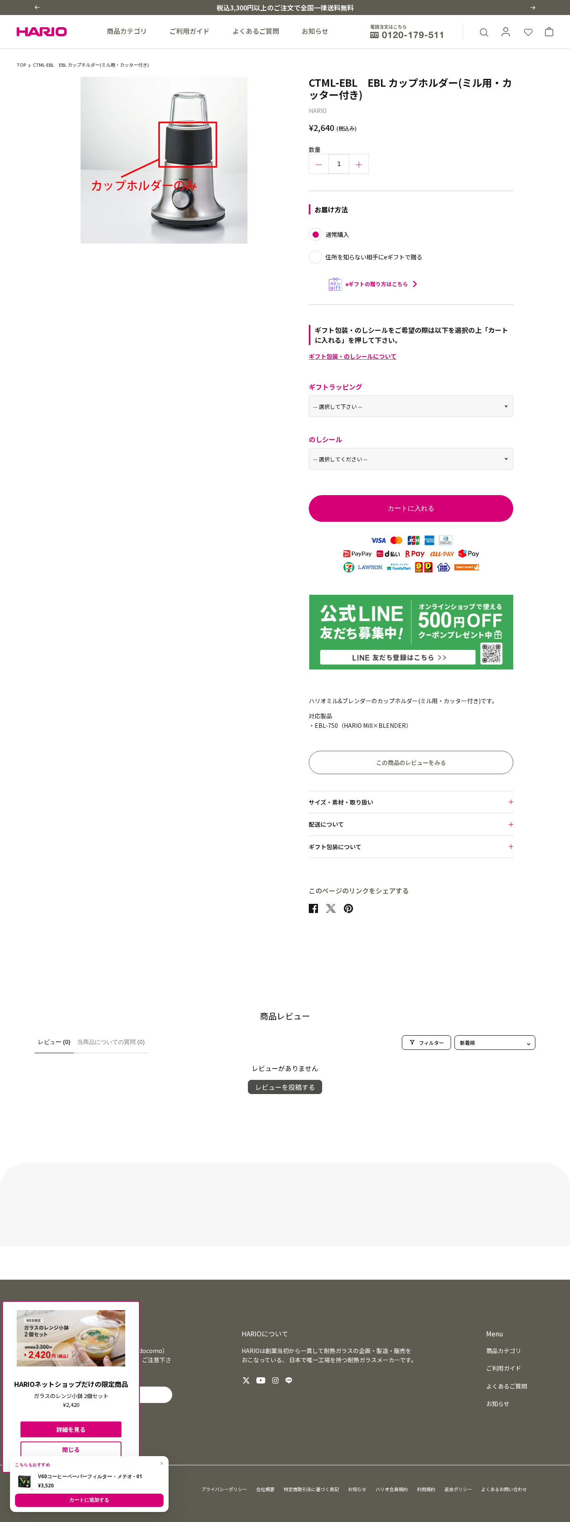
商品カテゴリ (127, 31)
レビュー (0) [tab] (54, 1042)
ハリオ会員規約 (392, 1489)
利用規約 (426, 1489)
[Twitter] (246, 1380)
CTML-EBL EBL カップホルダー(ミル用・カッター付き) (91, 65)
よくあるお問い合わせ (504, 1489)
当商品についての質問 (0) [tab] (111, 1042)
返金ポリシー (458, 1489)
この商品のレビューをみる (411, 762)
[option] (164, 160)
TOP (21, 65)
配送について (326, 824)
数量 (314, 149)
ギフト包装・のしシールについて (352, 356)
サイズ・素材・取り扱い (341, 802)
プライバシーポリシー (224, 1489)
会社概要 (265, 1489)
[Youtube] (260, 1380)
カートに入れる (411, 508)
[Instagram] (275, 1380)
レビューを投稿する (285, 1087)
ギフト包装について (335, 847)
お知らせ (315, 31)
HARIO (318, 110)
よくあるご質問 (255, 31)
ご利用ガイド (189, 31)
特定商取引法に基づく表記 (311, 1489)
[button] (37, 7)
